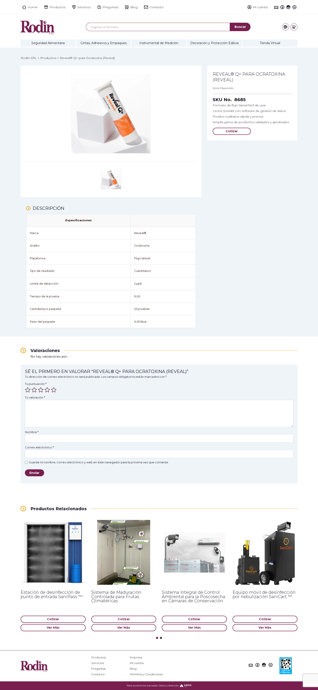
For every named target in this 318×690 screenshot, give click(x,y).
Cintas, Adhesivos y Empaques (103, 43)
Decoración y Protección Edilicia (214, 43)
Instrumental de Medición (158, 43)
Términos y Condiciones (146, 674)
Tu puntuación (36, 384)
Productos (98, 657)
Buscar (240, 27)
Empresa (136, 657)
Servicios (97, 663)
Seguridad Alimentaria (48, 43)
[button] (157, 638)
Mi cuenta (137, 663)
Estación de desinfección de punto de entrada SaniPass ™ (52, 594)
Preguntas (98, 668)
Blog (133, 668)
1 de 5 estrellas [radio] (28, 390)
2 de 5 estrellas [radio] (34, 390)
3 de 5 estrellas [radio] (40, 390)
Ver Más (53, 627)
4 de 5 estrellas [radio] (47, 390)
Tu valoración (35, 397)
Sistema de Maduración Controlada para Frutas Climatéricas (116, 596)
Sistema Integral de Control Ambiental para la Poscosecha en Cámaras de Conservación (193, 596)
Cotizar (232, 131)
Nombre (32, 432)
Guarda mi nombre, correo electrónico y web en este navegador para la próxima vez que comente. (99, 462)
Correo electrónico (39, 447)
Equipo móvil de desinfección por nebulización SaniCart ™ (264, 594)
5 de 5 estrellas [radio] (53, 390)
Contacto (98, 674)
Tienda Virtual (270, 43)
